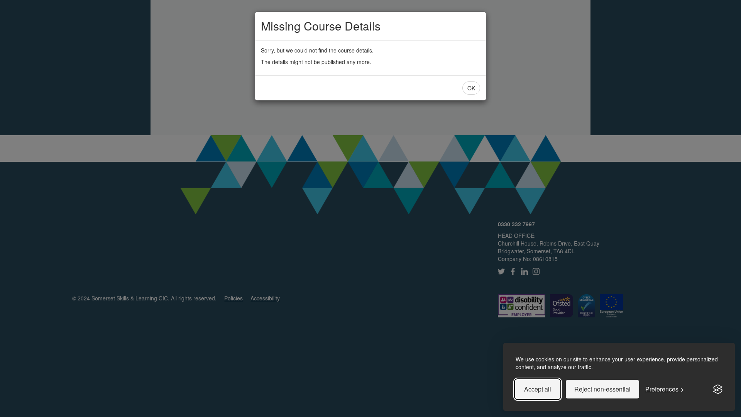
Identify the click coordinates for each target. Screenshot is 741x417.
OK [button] (471, 88)
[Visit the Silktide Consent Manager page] (717, 389)
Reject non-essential (602, 389)
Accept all (537, 389)
